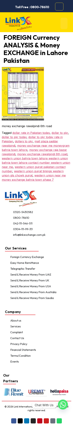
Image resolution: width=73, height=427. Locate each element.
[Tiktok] (52, 420)
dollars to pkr (24, 141)
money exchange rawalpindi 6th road (42, 154)
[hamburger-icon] (64, 23)
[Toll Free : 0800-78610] (12, 7)
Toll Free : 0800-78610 (32, 7)
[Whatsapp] (59, 420)
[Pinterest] (39, 420)
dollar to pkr (60, 133)
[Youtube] (46, 420)
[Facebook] (13, 420)
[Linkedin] (26, 420)
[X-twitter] (20, 420)
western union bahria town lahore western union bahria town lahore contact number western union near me (36, 163)
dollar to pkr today (14, 137)
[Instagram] (33, 420)
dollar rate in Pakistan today (31, 133)
